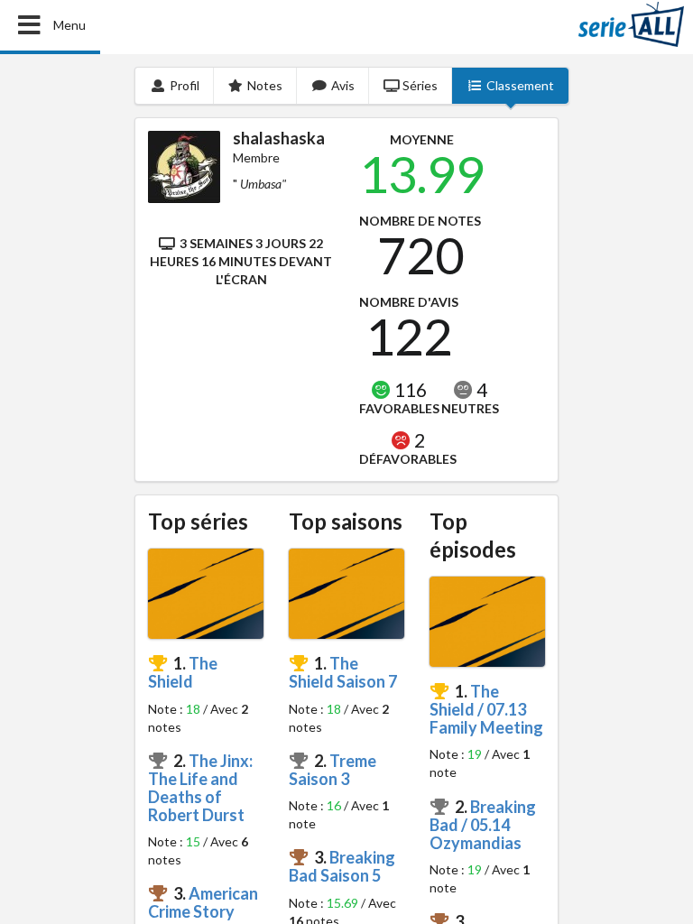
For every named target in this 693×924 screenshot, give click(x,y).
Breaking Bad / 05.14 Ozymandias (483, 825)
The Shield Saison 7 (343, 672)
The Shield (182, 672)
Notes (264, 85)
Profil (184, 85)
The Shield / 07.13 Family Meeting (486, 709)
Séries (420, 85)
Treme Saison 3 (332, 770)
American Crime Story (203, 902)
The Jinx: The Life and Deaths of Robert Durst (200, 788)
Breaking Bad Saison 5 (342, 866)
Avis (343, 85)
